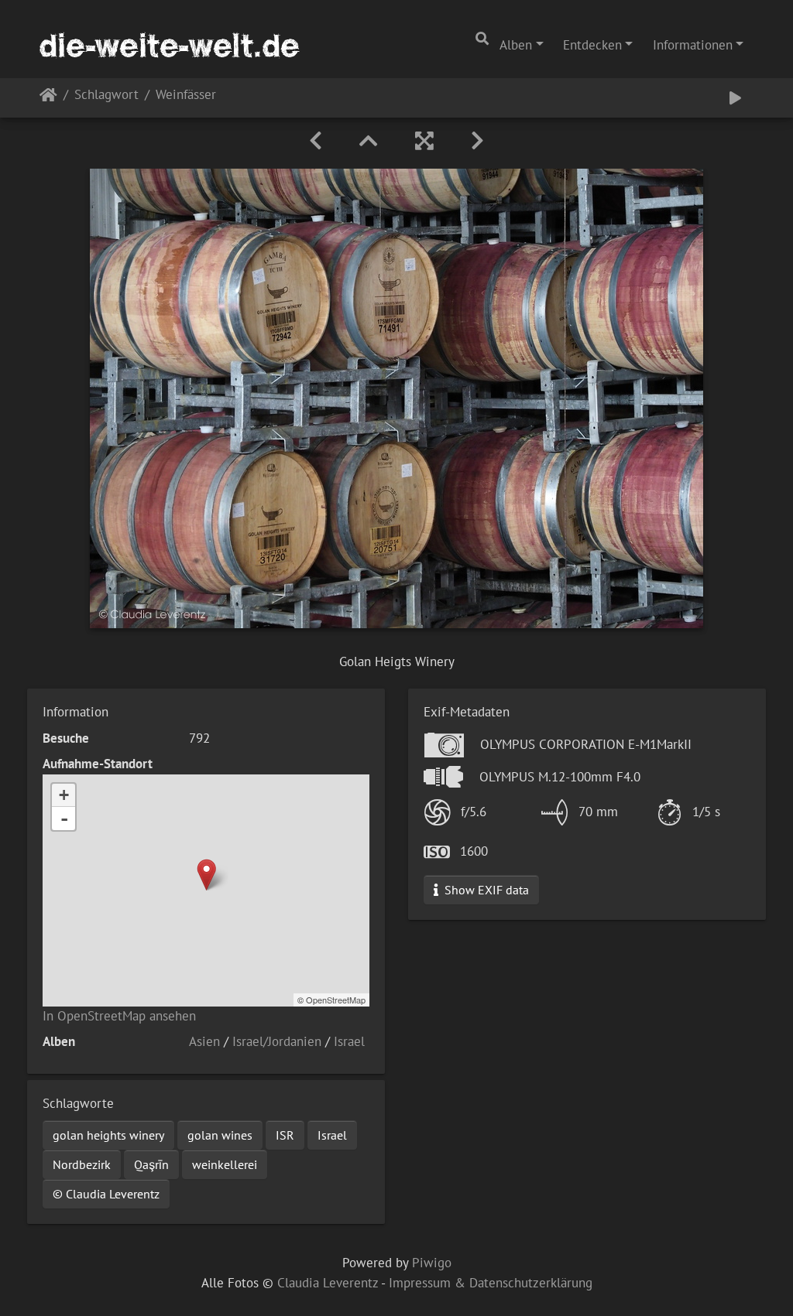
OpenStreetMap (336, 999)
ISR (285, 1135)
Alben (515, 44)
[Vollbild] (424, 141)
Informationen (693, 44)
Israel (349, 1041)
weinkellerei (224, 1164)
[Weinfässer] (206, 874)
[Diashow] (735, 98)
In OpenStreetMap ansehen (119, 1015)
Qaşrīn (151, 1164)
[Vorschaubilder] (368, 141)
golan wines (219, 1135)
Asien (204, 1041)
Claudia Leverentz (327, 1282)
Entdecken (592, 44)
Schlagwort (106, 95)
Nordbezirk (82, 1164)
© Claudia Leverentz (106, 1193)
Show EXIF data (485, 889)
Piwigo (431, 1262)
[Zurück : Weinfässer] (315, 141)
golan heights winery (108, 1135)
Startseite (48, 98)
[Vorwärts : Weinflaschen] (477, 141)
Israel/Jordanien (276, 1041)
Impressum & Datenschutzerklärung (490, 1282)
